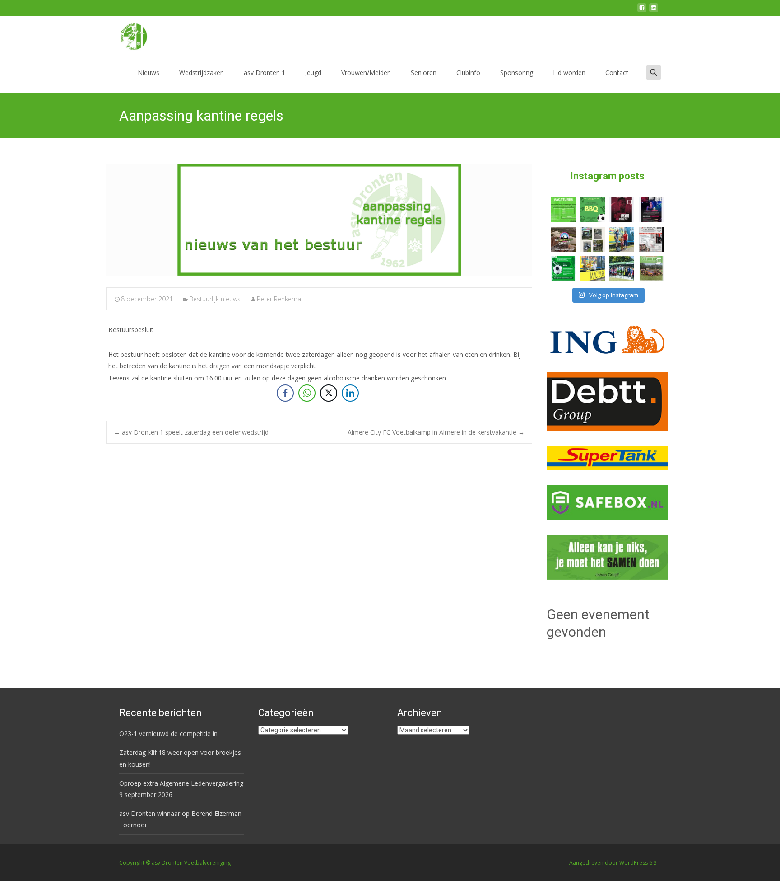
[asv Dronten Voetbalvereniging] (126, 34)
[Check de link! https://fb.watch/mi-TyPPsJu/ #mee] (563, 239)
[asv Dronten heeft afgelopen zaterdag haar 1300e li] (621, 239)
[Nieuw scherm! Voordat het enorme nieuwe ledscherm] (592, 239)
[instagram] (653, 11)
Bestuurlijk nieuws (215, 299)
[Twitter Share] (328, 393)
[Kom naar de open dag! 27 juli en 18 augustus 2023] (651, 239)
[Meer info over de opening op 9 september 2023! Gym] (621, 209)
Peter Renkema (279, 299)
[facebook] (641, 11)
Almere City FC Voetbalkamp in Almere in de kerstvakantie (436, 432)
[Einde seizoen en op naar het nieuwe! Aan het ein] (592, 268)
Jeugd (313, 72)
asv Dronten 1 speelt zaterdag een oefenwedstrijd (191, 432)
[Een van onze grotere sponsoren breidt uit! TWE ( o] (651, 209)
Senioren (423, 72)
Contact (616, 72)
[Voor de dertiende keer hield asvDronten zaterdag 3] (621, 268)
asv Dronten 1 (264, 72)
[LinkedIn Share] (350, 393)
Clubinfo (468, 72)
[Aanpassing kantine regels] (319, 220)
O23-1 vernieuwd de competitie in (168, 733)
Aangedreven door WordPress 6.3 (613, 863)
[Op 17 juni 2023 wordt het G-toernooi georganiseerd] (651, 268)
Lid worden (569, 72)
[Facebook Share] (285, 393)
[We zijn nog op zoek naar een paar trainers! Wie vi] (563, 209)
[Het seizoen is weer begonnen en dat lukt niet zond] (592, 209)
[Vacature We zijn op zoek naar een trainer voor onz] (563, 268)
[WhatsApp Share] (307, 393)
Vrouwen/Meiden (366, 72)
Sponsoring (516, 72)
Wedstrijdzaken (201, 72)
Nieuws (148, 72)
